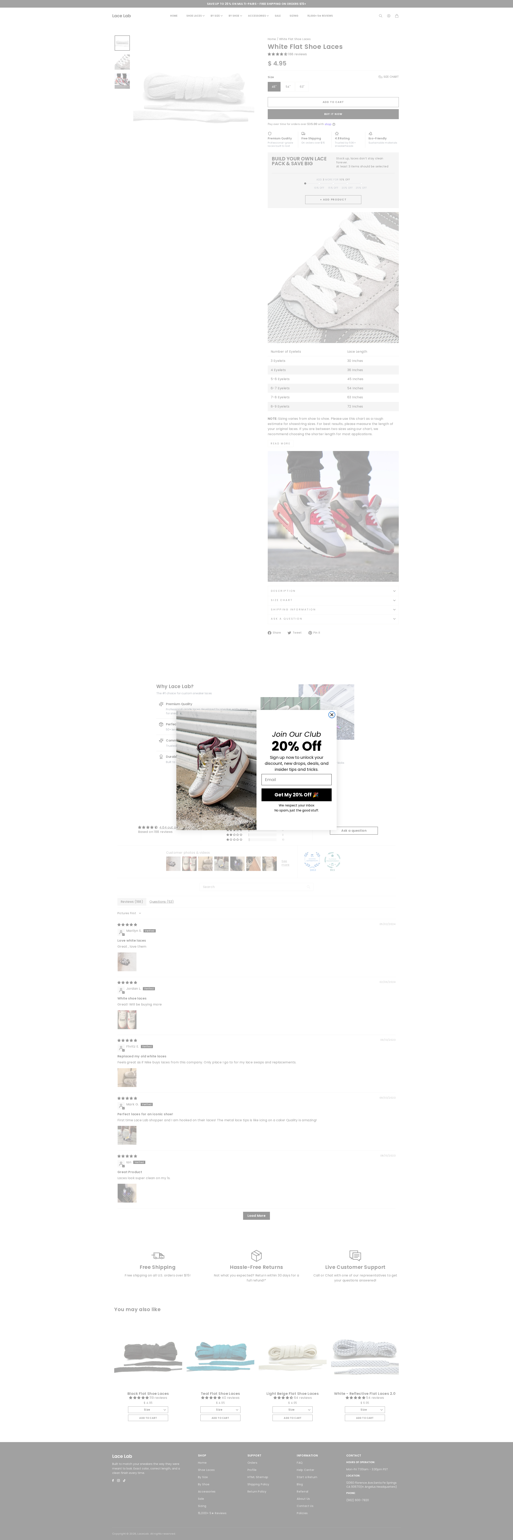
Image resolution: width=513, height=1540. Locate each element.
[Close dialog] (332, 715)
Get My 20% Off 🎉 (297, 794)
